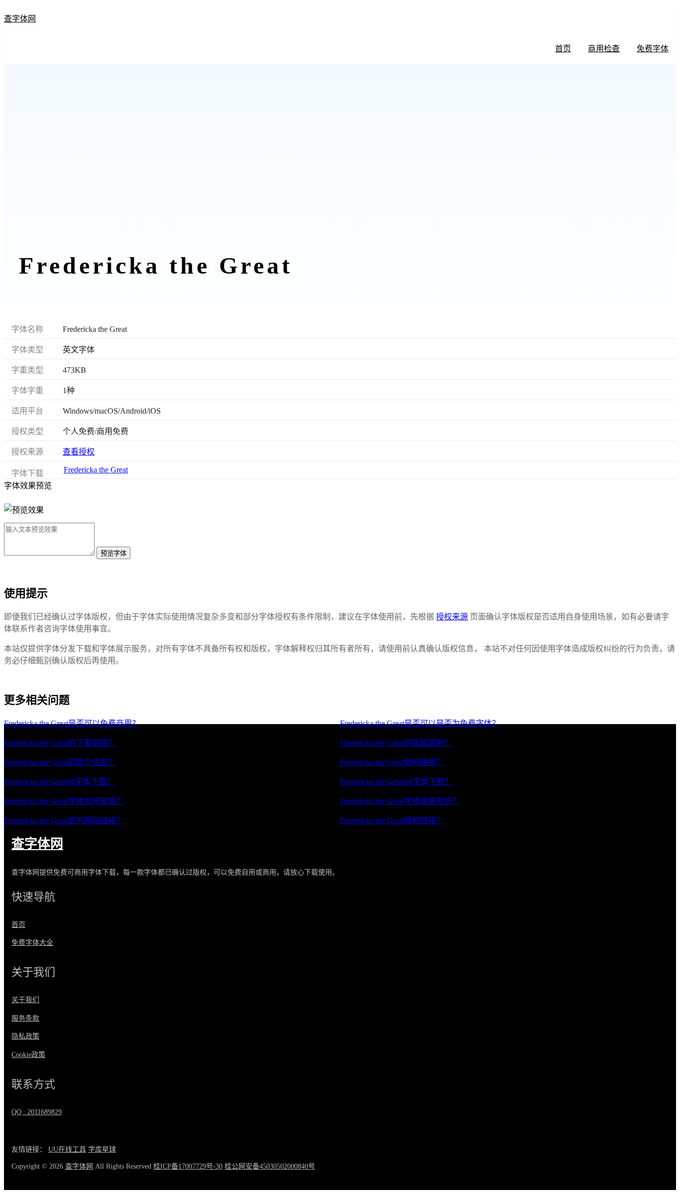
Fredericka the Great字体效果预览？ (400, 801)
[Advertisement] (340, 165)
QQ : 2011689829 (36, 1112)
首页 (563, 48)
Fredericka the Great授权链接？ (392, 820)
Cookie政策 (28, 1054)
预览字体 (113, 553)
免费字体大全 (32, 942)
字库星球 (102, 1149)
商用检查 (604, 48)
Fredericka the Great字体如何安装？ (64, 801)
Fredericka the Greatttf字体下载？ (59, 781)
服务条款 (25, 1018)
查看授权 (79, 452)
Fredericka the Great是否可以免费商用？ (72, 723)
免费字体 (653, 48)
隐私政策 (25, 1036)
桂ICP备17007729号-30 (188, 1166)
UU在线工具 (67, 1149)
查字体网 (20, 18)
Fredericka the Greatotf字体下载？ (396, 781)
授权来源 (452, 616)
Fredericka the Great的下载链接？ (60, 743)
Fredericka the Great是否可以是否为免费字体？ (420, 723)
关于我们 (25, 1000)
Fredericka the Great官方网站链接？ (64, 820)
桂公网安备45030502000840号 (270, 1166)
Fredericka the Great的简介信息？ (60, 762)
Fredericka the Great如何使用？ (392, 762)
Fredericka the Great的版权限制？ (396, 743)
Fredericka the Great (96, 469)
